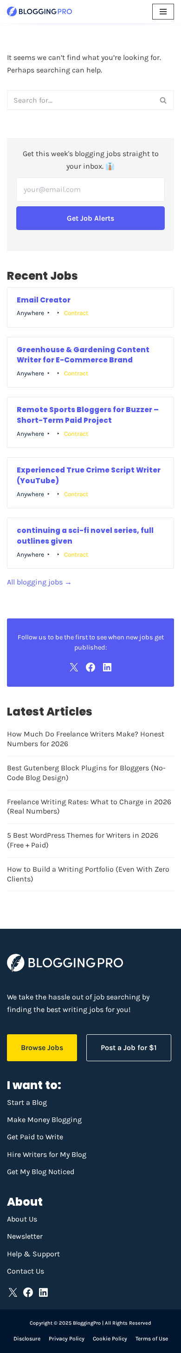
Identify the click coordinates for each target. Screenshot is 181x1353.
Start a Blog (27, 1102)
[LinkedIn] (107, 667)
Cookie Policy (110, 1338)
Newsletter (25, 1236)
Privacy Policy (66, 1338)
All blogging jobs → (39, 582)
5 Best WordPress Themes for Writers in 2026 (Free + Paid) (82, 840)
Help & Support (33, 1253)
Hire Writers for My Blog (46, 1154)
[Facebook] (90, 667)
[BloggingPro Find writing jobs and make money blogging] (39, 12)
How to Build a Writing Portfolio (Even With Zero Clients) (88, 874)
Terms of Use (152, 1338)
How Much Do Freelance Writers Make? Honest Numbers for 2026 (85, 738)
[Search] (163, 100)
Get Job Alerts (90, 218)
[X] (73, 667)
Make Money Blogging (44, 1119)
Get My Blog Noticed (40, 1171)
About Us (22, 1219)
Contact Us (25, 1271)
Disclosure (26, 1338)
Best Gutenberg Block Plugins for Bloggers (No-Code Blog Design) (86, 772)
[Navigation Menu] (163, 12)
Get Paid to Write (35, 1136)
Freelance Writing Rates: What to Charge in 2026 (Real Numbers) (89, 806)
